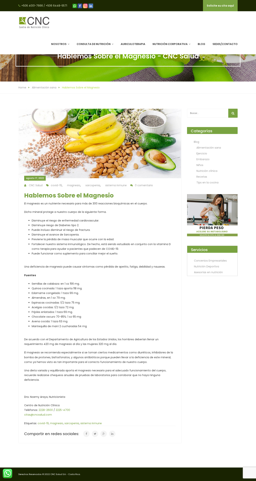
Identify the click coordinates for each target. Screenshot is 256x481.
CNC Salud (36, 185)
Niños (199, 165)
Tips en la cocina (207, 182)
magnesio (73, 185)
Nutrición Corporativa (170, 44)
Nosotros (59, 44)
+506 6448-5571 (56, 5)
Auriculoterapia (133, 44)
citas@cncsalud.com (38, 415)
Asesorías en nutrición (208, 272)
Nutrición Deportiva (206, 266)
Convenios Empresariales (210, 261)
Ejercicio (201, 153)
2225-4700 (63, 410)
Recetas (201, 177)
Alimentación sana (44, 87)
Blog (201, 44)
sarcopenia (92, 185)
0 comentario (144, 185)
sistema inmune (116, 185)
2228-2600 (46, 410)
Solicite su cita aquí (220, 5)
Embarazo (203, 159)
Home (22, 87)
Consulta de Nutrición (94, 44)
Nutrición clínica (206, 171)
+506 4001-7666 (32, 5)
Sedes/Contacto (225, 44)
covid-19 (56, 185)
